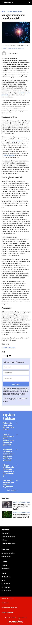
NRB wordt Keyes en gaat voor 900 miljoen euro (8, 483)
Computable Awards (8, 536)
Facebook (7, 577)
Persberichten (6, 556)
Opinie (4, 48)
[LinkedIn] (7, 356)
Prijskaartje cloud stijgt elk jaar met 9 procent (8, 426)
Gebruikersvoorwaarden (10, 608)
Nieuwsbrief (5, 568)
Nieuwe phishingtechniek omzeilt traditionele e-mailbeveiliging (8, 470)
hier (16, 399)
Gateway (5, 347)
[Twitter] (10, 356)
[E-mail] (4, 356)
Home (4, 11)
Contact (4, 565)
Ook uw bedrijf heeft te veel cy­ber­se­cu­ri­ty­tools (21, 516)
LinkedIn (7, 584)
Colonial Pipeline (9, 155)
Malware (12, 347)
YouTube (7, 587)
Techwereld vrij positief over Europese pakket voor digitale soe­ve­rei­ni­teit (8, 455)
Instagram (7, 590)
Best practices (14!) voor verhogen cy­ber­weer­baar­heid (21, 507)
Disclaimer (5, 603)
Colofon (4, 540)
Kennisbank (5, 533)
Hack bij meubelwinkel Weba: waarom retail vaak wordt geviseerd (8, 439)
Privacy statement (8, 612)
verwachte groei (17, 141)
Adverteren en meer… (8, 553)
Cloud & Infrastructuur (14, 11)
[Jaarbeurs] (16, 621)
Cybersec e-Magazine (8, 543)
